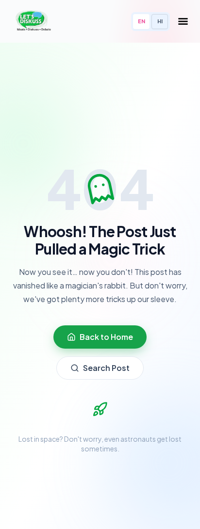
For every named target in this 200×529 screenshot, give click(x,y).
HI (160, 21)
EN (141, 21)
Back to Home (106, 337)
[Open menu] (183, 21)
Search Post (106, 368)
